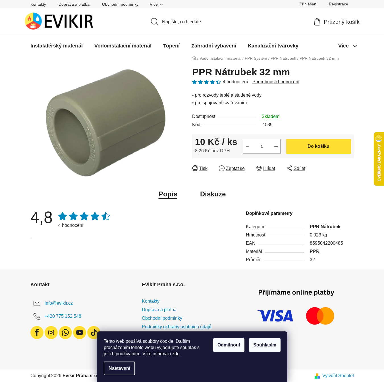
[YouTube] (79, 332)
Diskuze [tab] (213, 194)
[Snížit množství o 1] (247, 146)
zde (176, 353)
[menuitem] (56, 45)
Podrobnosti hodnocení (275, 81)
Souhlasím (264, 344)
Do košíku (318, 146)
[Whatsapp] (65, 332)
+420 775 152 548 (63, 316)
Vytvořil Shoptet (338, 375)
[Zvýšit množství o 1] (276, 146)
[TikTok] (93, 332)
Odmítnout (228, 344)
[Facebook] (36, 332)
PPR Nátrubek (325, 226)
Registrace (338, 4)
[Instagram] (51, 332)
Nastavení (119, 368)
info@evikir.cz (59, 303)
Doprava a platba (74, 4)
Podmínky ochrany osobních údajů (176, 326)
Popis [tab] (168, 194)
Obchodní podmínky (120, 4)
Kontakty (38, 4)
